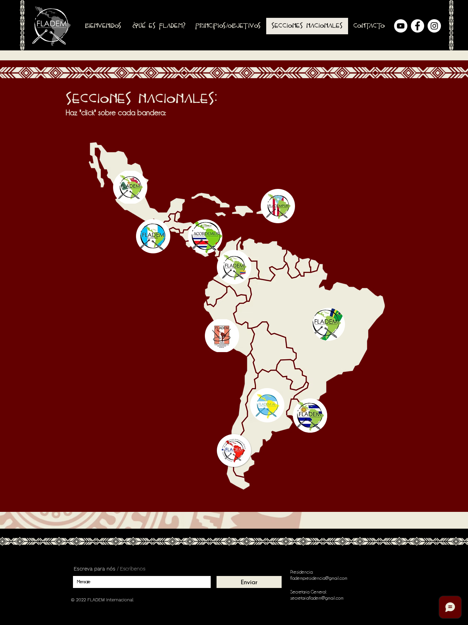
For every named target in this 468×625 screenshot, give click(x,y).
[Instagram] (434, 26)
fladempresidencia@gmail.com (318, 578)
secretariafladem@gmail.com (317, 598)
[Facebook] (417, 26)
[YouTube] (400, 26)
